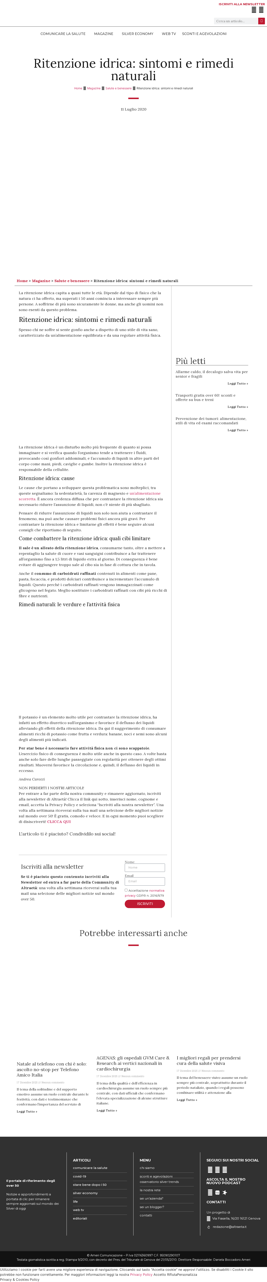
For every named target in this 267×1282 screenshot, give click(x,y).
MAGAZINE (103, 34)
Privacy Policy (141, 1274)
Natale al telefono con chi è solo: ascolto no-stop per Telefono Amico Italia (52, 1069)
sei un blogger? (152, 1207)
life (75, 1202)
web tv (78, 1210)
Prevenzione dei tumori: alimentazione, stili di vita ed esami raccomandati (211, 421)
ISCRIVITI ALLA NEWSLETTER (242, 4)
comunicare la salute (90, 1168)
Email (129, 875)
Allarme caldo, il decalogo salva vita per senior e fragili (212, 374)
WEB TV (169, 34)
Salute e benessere (119, 88)
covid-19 (79, 1176)
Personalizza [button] (187, 1274)
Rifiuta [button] (172, 1274)
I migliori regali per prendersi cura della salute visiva (209, 1060)
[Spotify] (210, 1192)
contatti (146, 1215)
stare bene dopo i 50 (90, 1185)
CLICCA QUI (59, 821)
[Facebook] (254, 10)
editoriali (80, 1218)
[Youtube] (261, 10)
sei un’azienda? (151, 1198)
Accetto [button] (160, 1274)
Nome (130, 862)
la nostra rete (150, 1190)
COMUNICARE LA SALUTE (63, 34)
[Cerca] (261, 21)
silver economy (85, 1193)
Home (78, 88)
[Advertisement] (212, 466)
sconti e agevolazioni (156, 1176)
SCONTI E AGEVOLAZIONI (204, 34)
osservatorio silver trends (159, 1182)
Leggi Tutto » (238, 383)
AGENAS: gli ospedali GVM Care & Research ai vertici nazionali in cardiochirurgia (133, 1063)
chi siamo (147, 1168)
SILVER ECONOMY (137, 34)
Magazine (94, 88)
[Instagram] (217, 1170)
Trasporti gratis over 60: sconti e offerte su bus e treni (206, 397)
